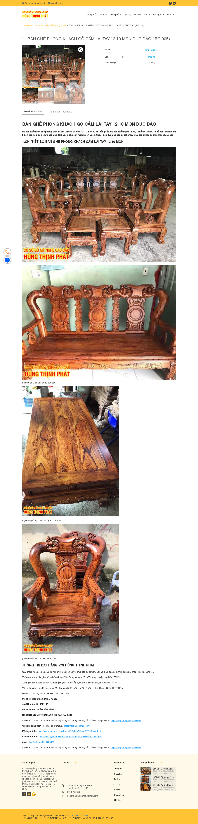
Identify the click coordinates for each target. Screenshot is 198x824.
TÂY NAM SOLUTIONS (77, 815)
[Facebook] (24, 795)
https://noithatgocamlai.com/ (77, 725)
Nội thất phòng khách (56, 25)
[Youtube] (29, 795)
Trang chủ (91, 14)
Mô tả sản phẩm (33, 111)
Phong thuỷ (158, 14)
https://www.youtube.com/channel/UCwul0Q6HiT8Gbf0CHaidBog (71, 736)
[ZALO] (34, 795)
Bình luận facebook (61, 111)
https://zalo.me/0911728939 (41, 741)
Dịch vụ (127, 14)
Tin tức (137, 14)
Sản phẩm (116, 14)
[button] (80, 49)
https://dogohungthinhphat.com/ (126, 720)
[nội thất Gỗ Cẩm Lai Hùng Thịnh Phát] (35, 17)
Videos (147, 14)
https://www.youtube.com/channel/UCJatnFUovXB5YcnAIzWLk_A (69, 731)
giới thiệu (103, 14)
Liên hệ (170, 14)
